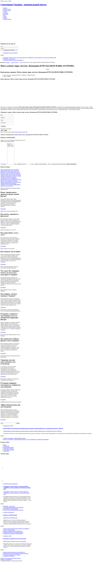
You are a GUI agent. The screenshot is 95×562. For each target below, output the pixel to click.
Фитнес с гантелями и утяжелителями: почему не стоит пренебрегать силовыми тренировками (26, 439)
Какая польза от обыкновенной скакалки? (13, 510)
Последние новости (16, 558)
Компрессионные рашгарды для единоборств (14, 552)
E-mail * (33, 164)
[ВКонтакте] (1, 130)
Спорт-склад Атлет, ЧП (21, 132)
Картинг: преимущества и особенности (12, 531)
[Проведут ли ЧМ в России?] (10, 517)
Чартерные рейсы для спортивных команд (13, 532)
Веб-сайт (50, 164)
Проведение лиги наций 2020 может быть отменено (15, 553)
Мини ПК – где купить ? (9, 58)
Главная (7, 62)
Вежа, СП (14, 132)
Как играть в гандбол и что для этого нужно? (14, 538)
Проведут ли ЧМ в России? (10, 515)
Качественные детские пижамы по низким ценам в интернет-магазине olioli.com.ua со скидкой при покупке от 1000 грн (33, 428)
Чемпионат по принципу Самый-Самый (13, 533)
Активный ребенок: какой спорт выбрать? (13, 60)
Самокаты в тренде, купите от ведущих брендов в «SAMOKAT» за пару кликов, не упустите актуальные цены (29, 57)
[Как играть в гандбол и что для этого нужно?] (14, 541)
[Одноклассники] (4, 130)
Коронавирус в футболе (9, 556)
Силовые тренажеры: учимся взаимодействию (14, 438)
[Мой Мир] (6, 130)
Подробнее (3, 208)
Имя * (16, 164)
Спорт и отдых (14, 62)
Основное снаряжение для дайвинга (12, 554)
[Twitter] (3, 130)
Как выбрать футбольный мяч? (10, 508)
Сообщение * (4, 164)
